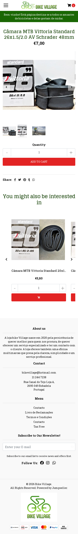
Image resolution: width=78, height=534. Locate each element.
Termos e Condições (39, 417)
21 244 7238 (39, 377)
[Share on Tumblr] (29, 180)
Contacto (39, 407)
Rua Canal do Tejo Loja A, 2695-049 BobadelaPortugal (39, 385)
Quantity (39, 145)
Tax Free (39, 426)
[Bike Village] (39, 5)
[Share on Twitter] (19, 180)
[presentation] (6, 87)
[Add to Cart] (38, 297)
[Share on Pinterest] (24, 180)
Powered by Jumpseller (52, 488)
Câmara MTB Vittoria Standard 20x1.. (38, 271)
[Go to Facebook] (42, 463)
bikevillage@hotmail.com (39, 372)
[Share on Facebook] (15, 180)
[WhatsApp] (54, 463)
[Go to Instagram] (47, 463)
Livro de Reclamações (39, 412)
